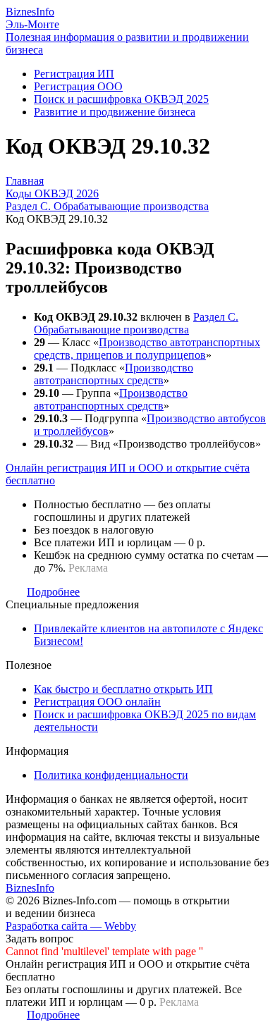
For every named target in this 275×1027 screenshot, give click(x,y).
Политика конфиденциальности (111, 775)
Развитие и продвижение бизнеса (114, 112)
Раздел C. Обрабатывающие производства (136, 323)
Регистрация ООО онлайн (97, 702)
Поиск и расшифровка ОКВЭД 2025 (121, 99)
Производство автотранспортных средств (113, 374)
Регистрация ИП (74, 74)
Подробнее (53, 592)
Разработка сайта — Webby (71, 926)
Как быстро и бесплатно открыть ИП (123, 689)
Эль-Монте (32, 24)
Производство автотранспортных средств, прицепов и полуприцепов (147, 348)
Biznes (30, 12)
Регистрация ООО (78, 86)
